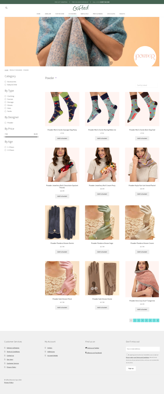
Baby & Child (84, 14)
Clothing (10, 96)
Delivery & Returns (13, 348)
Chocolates (111, 14)
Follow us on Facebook (94, 353)
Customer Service (13, 363)
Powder (10, 123)
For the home (59, 14)
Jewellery (48, 14)
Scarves (10, 99)
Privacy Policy (11, 367)
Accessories (72, 14)
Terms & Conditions (13, 352)
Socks (9, 111)
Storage (10, 102)
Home (38, 14)
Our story (10, 359)
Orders (49, 348)
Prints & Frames (98, 14)
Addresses (51, 352)
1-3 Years (10, 147)
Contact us (10, 356)
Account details (52, 356)
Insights (122, 14)
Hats (9, 108)
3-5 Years (10, 150)
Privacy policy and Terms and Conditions (137, 357)
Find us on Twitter (93, 348)
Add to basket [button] (62, 138)
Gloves (9, 105)
